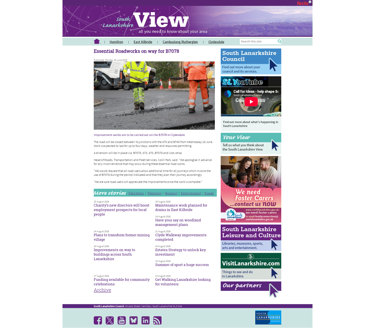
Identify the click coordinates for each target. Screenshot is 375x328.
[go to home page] (99, 42)
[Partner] (252, 297)
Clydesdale (216, 42)
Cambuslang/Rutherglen (180, 42)
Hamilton (116, 42)
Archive (102, 290)
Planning (154, 193)
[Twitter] (111, 323)
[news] (158, 323)
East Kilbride (143, 42)
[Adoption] (252, 223)
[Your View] (252, 153)
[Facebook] (99, 323)
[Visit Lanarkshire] (252, 278)
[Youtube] (123, 323)
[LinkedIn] (147, 323)
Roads (209, 193)
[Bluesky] (135, 323)
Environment (191, 193)
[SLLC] (252, 250)
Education (136, 193)
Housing (171, 193)
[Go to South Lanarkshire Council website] (252, 73)
